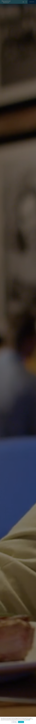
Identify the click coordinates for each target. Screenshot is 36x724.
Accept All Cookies (21, 721)
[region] (18, 720)
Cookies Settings (14, 721)
